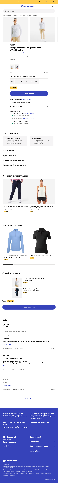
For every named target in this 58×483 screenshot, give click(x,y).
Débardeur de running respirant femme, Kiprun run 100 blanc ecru (42, 207)
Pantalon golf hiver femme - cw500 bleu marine (16, 207)
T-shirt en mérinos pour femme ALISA (41, 255)
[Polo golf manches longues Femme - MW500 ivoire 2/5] (42, 29)
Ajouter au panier (29, 93)
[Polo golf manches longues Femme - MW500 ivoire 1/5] (15, 29)
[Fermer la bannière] (54, 2)
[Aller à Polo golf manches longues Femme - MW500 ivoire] (17, 282)
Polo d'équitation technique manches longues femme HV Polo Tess (15, 256)
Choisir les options (29, 307)
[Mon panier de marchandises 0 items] (53, 6)
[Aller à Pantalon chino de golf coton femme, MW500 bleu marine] (17, 293)
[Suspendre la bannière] (51, 2)
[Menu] (5, 6)
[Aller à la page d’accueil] (27, 6)
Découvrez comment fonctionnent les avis (13, 331)
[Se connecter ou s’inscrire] (49, 6)
